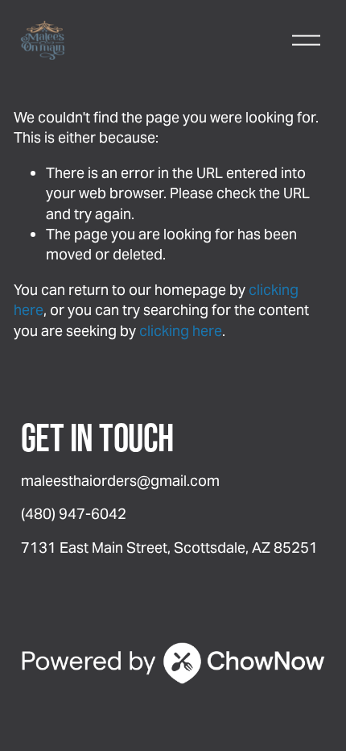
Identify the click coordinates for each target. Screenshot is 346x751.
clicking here (180, 331)
